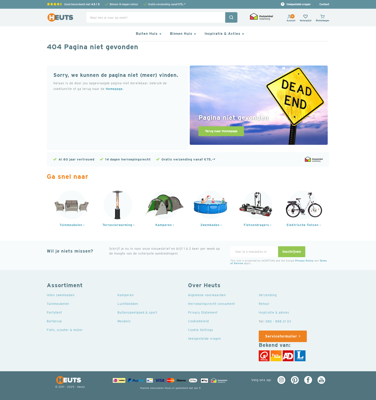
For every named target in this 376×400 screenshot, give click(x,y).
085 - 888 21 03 (278, 321)
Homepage (114, 89)
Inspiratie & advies (274, 312)
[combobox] (161, 17)
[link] (291, 20)
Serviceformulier (281, 336)
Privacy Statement (203, 312)
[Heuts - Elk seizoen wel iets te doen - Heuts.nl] (60, 17)
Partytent (54, 312)
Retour (264, 303)
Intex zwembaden (61, 295)
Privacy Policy (304, 260)
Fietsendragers (256, 225)
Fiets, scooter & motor (65, 330)
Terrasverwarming (117, 225)
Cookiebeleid (198, 321)
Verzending (268, 295)
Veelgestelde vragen (298, 4)
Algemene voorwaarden (207, 295)
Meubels (124, 321)
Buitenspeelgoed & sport (137, 312)
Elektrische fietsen (303, 225)
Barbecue (54, 321)
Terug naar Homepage (221, 131)
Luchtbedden (128, 303)
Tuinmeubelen (71, 225)
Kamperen (163, 225)
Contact (324, 4)
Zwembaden (210, 225)
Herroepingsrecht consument (211, 303)
